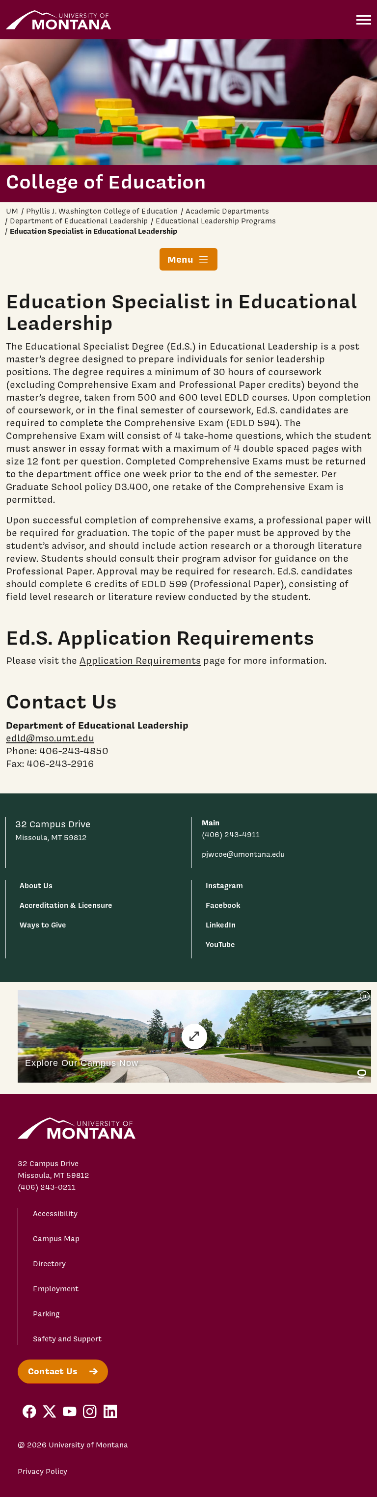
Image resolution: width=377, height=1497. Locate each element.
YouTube (220, 944)
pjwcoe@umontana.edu (243, 854)
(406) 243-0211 (47, 1187)
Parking (46, 1314)
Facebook (223, 905)
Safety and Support (67, 1339)
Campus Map (56, 1239)
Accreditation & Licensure (66, 905)
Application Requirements (140, 660)
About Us (36, 885)
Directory (49, 1264)
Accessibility (55, 1214)
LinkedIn (221, 925)
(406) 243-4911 (231, 835)
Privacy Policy (42, 1471)
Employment (56, 1289)
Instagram (224, 885)
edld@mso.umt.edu (50, 738)
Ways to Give (43, 925)
